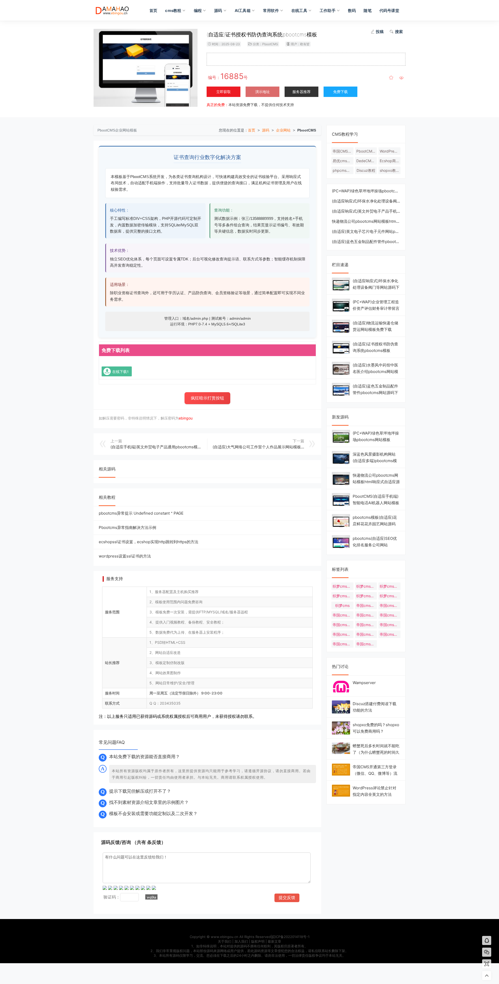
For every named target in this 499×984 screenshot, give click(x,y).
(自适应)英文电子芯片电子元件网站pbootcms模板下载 (379, 231)
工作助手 (328, 10)
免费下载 (340, 91)
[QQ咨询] (486, 940)
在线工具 (299, 10)
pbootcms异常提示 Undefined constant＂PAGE (141, 513)
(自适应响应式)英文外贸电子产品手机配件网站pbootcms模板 (385, 211)
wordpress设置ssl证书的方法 (125, 556)
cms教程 (173, 10)
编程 (198, 10)
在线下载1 (120, 371)
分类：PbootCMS (265, 44)
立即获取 (223, 91)
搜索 (399, 31)
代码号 (116, 10)
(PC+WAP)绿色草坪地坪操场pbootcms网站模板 (374, 190)
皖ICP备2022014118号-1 (291, 937)
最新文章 (274, 941)
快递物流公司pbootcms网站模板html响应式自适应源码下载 (384, 221)
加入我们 (241, 941)
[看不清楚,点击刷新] (151, 897)
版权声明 (258, 941)
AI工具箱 (243, 10)
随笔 (367, 10)
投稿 (380, 31)
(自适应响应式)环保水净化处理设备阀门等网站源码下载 (380, 201)
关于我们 (224, 941)
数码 (352, 10)
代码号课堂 (389, 10)
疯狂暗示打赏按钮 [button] (207, 398)
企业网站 (283, 130)
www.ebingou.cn (224, 937)
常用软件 (271, 10)
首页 (153, 10)
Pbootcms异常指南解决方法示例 (127, 527)
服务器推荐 (301, 91)
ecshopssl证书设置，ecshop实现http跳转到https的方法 (148, 541)
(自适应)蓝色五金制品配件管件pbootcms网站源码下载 (379, 241)
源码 (218, 10)
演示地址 (262, 91)
